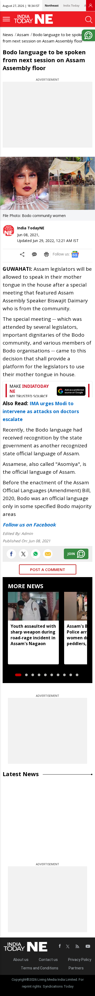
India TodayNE (30, 227)
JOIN (71, 554)
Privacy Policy (79, 960)
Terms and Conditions (39, 968)
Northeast (52, 5)
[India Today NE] (35, 19)
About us (20, 960)
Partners (76, 968)
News (8, 34)
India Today (71, 5)
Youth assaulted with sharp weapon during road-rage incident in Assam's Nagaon (33, 634)
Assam (23, 34)
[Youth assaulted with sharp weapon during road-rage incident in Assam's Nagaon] (33, 606)
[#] (35, 554)
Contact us (48, 960)
